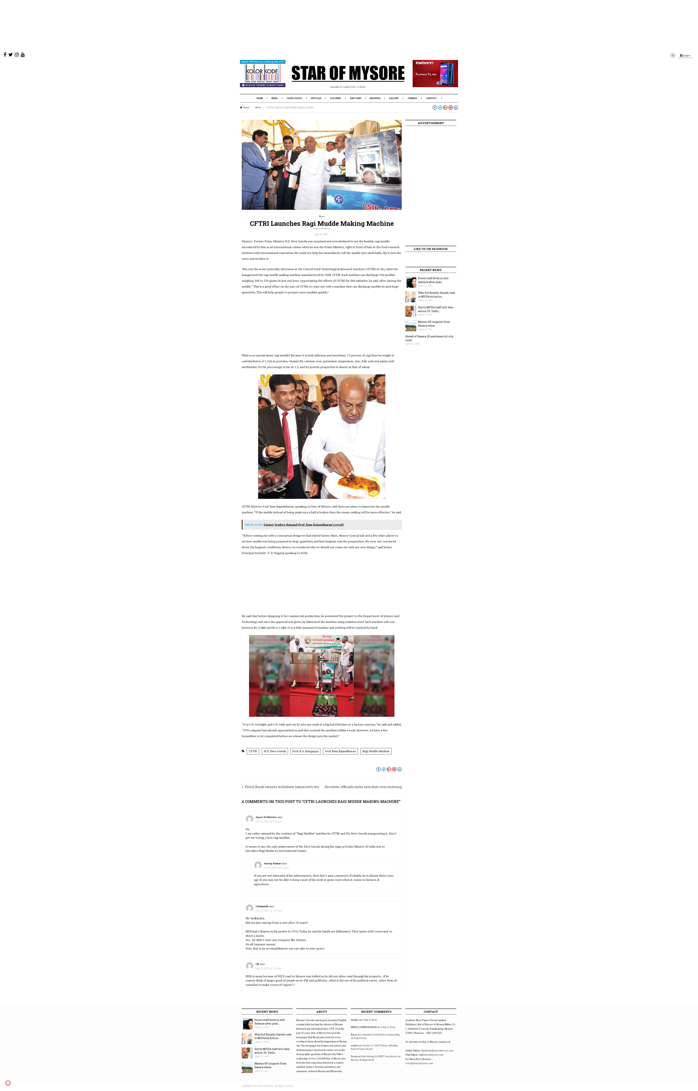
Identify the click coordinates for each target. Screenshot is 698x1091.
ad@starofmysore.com (431, 1054)
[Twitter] (10, 55)
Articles (316, 98)
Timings (412, 98)
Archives (375, 98)
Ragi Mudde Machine (376, 751)
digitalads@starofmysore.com (437, 1050)
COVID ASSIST (294, 98)
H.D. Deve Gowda (275, 751)
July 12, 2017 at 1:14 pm (276, 867)
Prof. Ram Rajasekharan (340, 751)
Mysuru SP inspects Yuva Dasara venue (434, 323)
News (274, 98)
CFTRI (253, 751)
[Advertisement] (109, 25)
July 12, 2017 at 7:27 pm (269, 910)
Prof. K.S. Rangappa (305, 751)
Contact (431, 98)
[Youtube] (23, 55)
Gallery (394, 98)
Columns (335, 98)
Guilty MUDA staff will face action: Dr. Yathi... (435, 309)
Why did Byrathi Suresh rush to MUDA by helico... (436, 294)
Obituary (355, 98)
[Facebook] (5, 55)
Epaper (686, 55)
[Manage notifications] (8, 1083)
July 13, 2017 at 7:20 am (268, 968)
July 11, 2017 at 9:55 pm (269, 821)
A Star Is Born (369, 1019)
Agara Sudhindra (266, 817)
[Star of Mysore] (340, 77)
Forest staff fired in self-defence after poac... (433, 280)
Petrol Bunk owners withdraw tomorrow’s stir (282, 787)
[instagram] (17, 55)
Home (259, 98)
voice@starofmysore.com (419, 1063)
